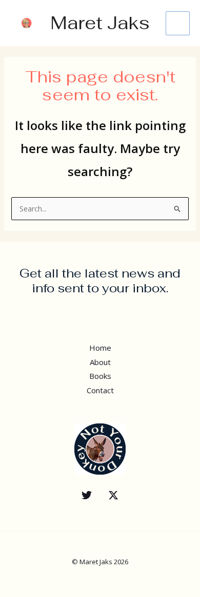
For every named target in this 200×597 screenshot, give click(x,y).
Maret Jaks (100, 22)
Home (100, 348)
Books (100, 376)
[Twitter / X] (113, 495)
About (100, 362)
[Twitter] (87, 495)
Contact (100, 390)
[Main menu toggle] (178, 23)
